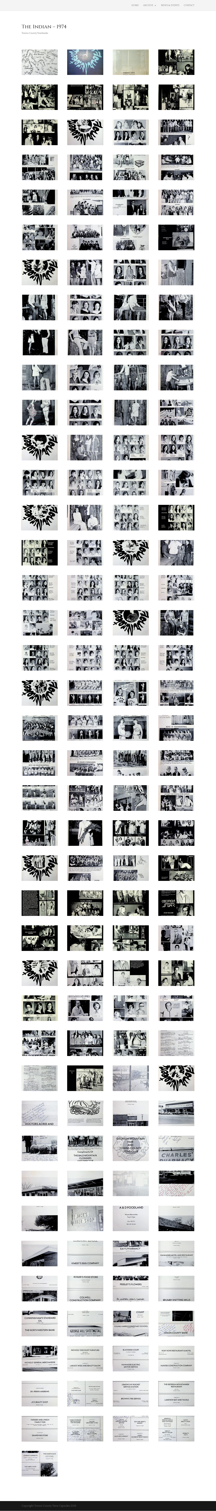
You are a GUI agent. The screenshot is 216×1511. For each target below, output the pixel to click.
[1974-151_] (40, 1406)
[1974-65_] (131, 635)
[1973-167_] (40, 74)
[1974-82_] (176, 775)
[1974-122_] (176, 1126)
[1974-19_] (40, 250)
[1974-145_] (131, 1336)
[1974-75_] (40, 740)
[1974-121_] (131, 1126)
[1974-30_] (176, 320)
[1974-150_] (176, 1371)
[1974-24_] (85, 285)
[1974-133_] (131, 1231)
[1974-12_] (85, 180)
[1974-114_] (176, 1056)
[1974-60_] (85, 600)
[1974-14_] (176, 180)
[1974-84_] (85, 810)
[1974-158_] (176, 1441)
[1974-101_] (131, 950)
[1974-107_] (40, 1020)
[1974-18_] (176, 215)
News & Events (170, 5)
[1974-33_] (131, 355)
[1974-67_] (40, 670)
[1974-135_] (40, 1266)
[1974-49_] (131, 495)
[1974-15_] (40, 215)
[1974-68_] (85, 670)
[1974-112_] (85, 1056)
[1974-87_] (40, 845)
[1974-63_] (40, 635)
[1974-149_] (131, 1371)
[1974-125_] (131, 1161)
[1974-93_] (131, 880)
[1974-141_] (131, 1301)
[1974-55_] (40, 565)
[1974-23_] (40, 285)
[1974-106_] (176, 985)
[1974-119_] (40, 1126)
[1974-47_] (40, 495)
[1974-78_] (176, 740)
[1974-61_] (131, 600)
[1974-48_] (85, 495)
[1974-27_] (40, 320)
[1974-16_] (85, 215)
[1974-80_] (85, 775)
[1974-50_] (176, 495)
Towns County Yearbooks (35, 33)
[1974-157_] (131, 1441)
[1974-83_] (40, 810)
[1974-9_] (131, 145)
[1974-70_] (176, 670)
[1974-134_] (176, 1231)
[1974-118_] (176, 1091)
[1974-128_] (85, 1196)
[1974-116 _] (85, 1091)
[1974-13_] (131, 180)
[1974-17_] (131, 215)
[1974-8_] (85, 145)
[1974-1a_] (131, 74)
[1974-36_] (85, 390)
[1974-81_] (131, 775)
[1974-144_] (85, 1336)
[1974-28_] (85, 320)
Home (135, 5)
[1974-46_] (176, 460)
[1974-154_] (176, 1406)
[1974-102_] (176, 950)
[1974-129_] (131, 1196)
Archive (148, 5)
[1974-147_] (40, 1371)
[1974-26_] (176, 285)
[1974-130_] (176, 1196)
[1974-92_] (85, 880)
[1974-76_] (85, 740)
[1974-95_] (40, 915)
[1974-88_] (85, 845)
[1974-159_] (40, 1476)
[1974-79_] (40, 775)
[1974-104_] (85, 985)
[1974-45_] (131, 460)
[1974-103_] (40, 985)
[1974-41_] (131, 425)
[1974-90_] (176, 845)
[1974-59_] (40, 600)
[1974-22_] (176, 250)
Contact (189, 5)
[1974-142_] (176, 1301)
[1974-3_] (40, 109)
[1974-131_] (40, 1231)
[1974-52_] (85, 530)
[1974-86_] (176, 810)
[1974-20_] (85, 250)
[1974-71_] (40, 705)
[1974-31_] (40, 355)
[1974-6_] (176, 109)
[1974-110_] (176, 1020)
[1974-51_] (40, 530)
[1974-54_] (176, 530)
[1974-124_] (85, 1161)
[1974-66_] (176, 635)
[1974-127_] (40, 1196)
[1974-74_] (176, 705)
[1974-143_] (40, 1336)
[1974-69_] (131, 670)
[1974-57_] (131, 565)
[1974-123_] (40, 1161)
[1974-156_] (85, 1441)
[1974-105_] (131, 985)
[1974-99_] (40, 950)
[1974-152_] (85, 1406)
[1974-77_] (131, 740)
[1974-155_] (40, 1441)
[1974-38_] (176, 390)
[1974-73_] (131, 705)
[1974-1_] (85, 74)
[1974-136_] (85, 1266)
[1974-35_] (40, 390)
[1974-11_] (40, 180)
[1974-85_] (131, 810)
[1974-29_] (131, 320)
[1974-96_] (85, 915)
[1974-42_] (176, 425)
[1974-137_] (131, 1266)
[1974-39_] (40, 425)
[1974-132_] (85, 1231)
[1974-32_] (85, 355)
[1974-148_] (85, 1371)
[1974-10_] (176, 145)
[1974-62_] (176, 600)
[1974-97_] (131, 915)
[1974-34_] (176, 355)
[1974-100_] (85, 950)
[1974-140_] (85, 1301)
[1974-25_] (131, 285)
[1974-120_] (85, 1126)
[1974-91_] (40, 880)
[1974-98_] (176, 915)
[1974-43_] (40, 460)
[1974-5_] (131, 109)
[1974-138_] (176, 1266)
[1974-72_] (85, 705)
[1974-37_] (131, 390)
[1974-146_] (176, 1336)
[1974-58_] (176, 565)
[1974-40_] (85, 425)
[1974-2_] (176, 74)
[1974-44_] (85, 460)
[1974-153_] (131, 1406)
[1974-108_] (85, 1020)
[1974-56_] (85, 565)
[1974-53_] (131, 530)
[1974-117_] (131, 1091)
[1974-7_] (40, 145)
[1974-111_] (40, 1056)
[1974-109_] (131, 1020)
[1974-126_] (176, 1161)
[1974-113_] (131, 1056)
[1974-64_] (85, 635)
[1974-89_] (131, 845)
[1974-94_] (176, 880)
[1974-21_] (131, 250)
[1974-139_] (40, 1301)
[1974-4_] (85, 109)
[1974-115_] (40, 1091)
